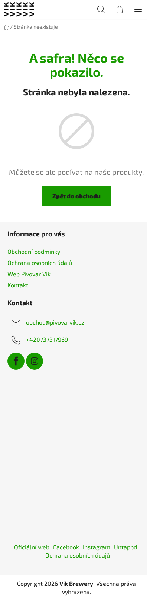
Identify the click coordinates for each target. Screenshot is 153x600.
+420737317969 (47, 339)
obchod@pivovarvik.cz (55, 322)
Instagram (96, 546)
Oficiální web (31, 546)
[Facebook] (16, 361)
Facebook (66, 546)
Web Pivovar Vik (29, 273)
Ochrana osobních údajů (39, 262)
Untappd (125, 546)
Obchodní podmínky (33, 251)
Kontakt (17, 284)
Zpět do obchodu (76, 195)
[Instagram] (34, 361)
